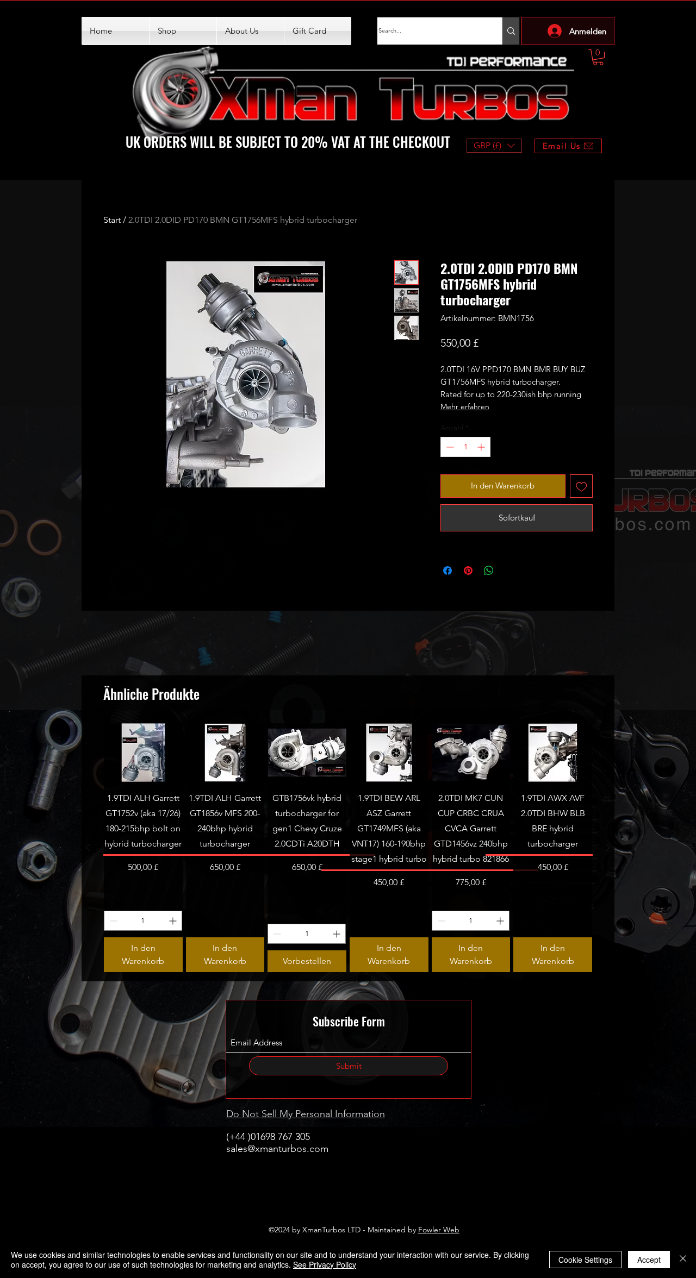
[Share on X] (509, 570)
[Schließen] (682, 1259)
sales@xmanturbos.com (277, 1149)
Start (112, 220)
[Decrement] (449, 446)
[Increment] (482, 446)
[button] (598, 57)
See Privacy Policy (324, 1264)
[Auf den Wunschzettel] (581, 486)
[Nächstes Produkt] (607, 847)
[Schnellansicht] (143, 752)
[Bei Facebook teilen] (447, 570)
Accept (649, 1259)
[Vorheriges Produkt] (88, 847)
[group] (348, 848)
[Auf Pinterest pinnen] (468, 570)
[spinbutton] (465, 446)
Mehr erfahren (464, 406)
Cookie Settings (585, 1259)
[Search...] (510, 31)
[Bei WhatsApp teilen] (488, 570)
